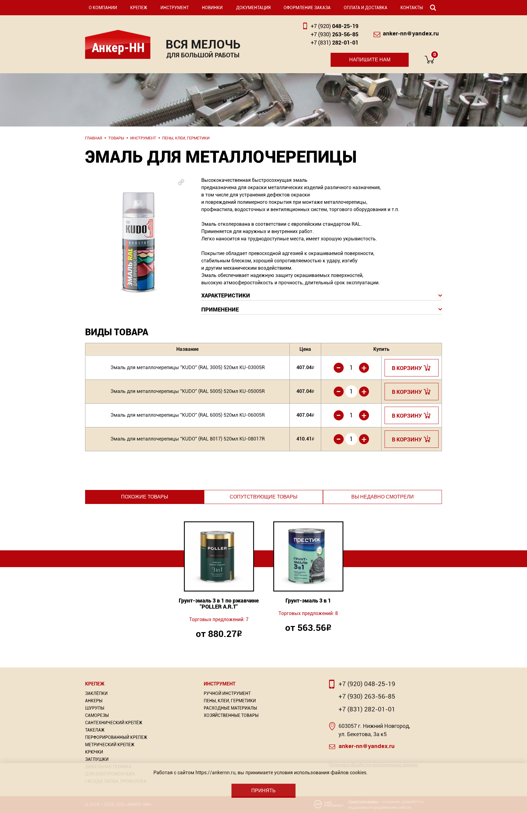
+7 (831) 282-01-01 (367, 709)
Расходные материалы (230, 708)
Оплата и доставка (365, 7)
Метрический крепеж (109, 744)
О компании (103, 7)
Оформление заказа (307, 7)
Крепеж (138, 7)
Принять (263, 790)
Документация (253, 7)
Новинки (212, 7)
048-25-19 (334, 26)
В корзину (407, 368)
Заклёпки (96, 693)
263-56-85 (334, 34)
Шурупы (94, 708)
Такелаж (95, 730)
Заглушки (97, 759)
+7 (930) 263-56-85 (367, 696)
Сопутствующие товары (263, 496)
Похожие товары (144, 496)
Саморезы (97, 715)
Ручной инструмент (227, 693)
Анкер (117, 44)
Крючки (94, 752)
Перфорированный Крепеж (116, 737)
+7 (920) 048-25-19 (367, 684)
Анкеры (93, 700)
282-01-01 (334, 42)
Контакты (411, 7)
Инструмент (174, 7)
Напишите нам (369, 59)
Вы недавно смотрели (382, 496)
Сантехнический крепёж (113, 722)
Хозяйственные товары (231, 715)
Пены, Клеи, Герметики (230, 700)
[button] (137, 219)
